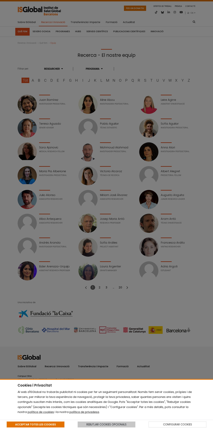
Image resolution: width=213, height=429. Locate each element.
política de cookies (41, 412)
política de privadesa (84, 412)
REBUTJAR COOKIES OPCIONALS (106, 424)
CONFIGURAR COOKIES (177, 424)
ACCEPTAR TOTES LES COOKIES (35, 424)
